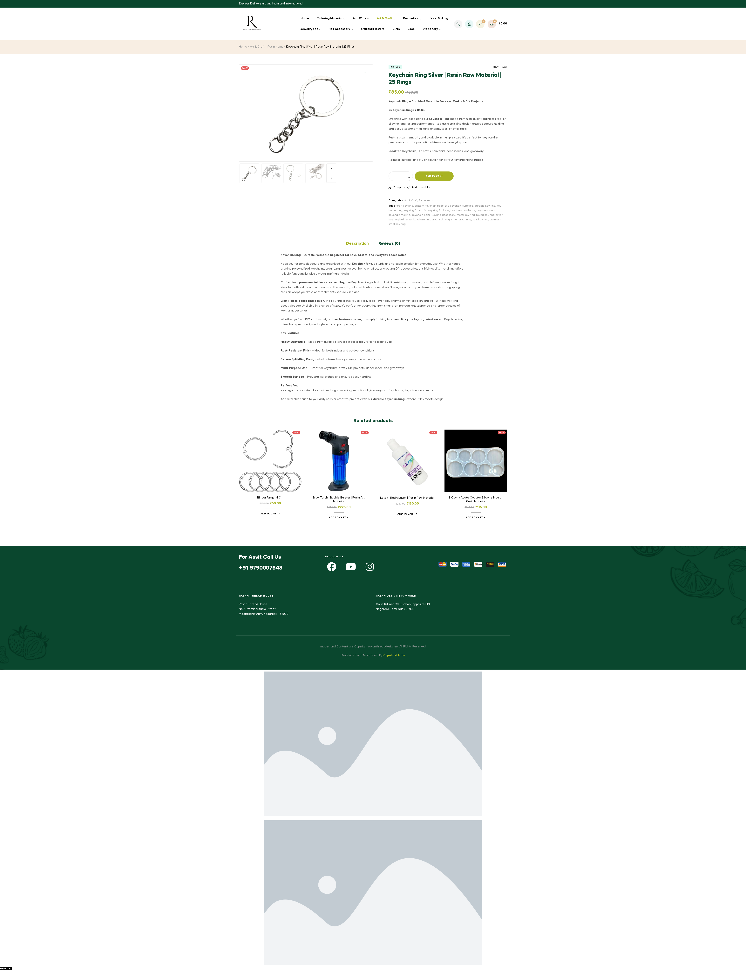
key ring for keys (438, 210)
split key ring (480, 219)
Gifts (396, 29)
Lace (411, 29)
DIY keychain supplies (459, 206)
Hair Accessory (339, 29)
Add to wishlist (421, 187)
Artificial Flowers (372, 29)
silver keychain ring (418, 219)
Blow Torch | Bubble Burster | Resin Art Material (339, 499)
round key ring (485, 215)
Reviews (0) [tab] (389, 244)
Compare (399, 187)
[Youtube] (350, 566)
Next (331, 168)
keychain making (399, 215)
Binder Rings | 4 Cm (270, 497)
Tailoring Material (329, 18)
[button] (363, 73)
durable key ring (484, 206)
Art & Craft (384, 18)
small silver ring (461, 219)
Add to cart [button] (269, 514)
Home (305, 18)
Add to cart (434, 176)
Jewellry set (309, 29)
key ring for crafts (415, 210)
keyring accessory (443, 215)
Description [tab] (357, 244)
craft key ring (404, 206)
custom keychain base (429, 206)
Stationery (430, 29)
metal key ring (466, 215)
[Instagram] (369, 566)
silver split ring (441, 219)
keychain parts (421, 215)
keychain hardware (463, 210)
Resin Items (275, 46)
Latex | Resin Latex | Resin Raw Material (407, 498)
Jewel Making (438, 18)
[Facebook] (331, 566)
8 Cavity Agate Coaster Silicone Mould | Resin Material (476, 499)
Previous (331, 178)
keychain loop (486, 210)
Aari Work (359, 18)
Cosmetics (410, 18)
